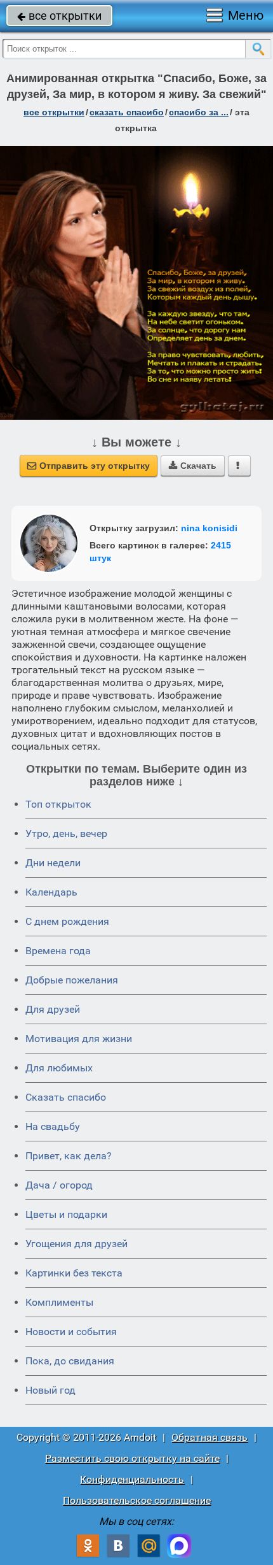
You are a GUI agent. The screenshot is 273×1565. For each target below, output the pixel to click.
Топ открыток (58, 804)
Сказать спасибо (65, 1097)
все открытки (59, 15)
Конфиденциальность (132, 1479)
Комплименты (59, 1302)
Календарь (51, 892)
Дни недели (53, 863)
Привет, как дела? (68, 1156)
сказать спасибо (127, 112)
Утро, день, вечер (66, 833)
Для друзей (52, 1009)
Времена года (58, 951)
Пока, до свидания (69, 1361)
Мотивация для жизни (78, 1039)
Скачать (192, 466)
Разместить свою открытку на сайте (132, 1458)
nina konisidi (209, 528)
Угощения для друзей (76, 1244)
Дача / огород (59, 1185)
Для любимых (59, 1068)
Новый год (50, 1390)
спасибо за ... (199, 112)
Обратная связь (209, 1437)
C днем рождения (67, 921)
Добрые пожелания (71, 980)
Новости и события (71, 1332)
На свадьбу (52, 1126)
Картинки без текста (74, 1273)
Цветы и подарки (66, 1214)
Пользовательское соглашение (137, 1500)
